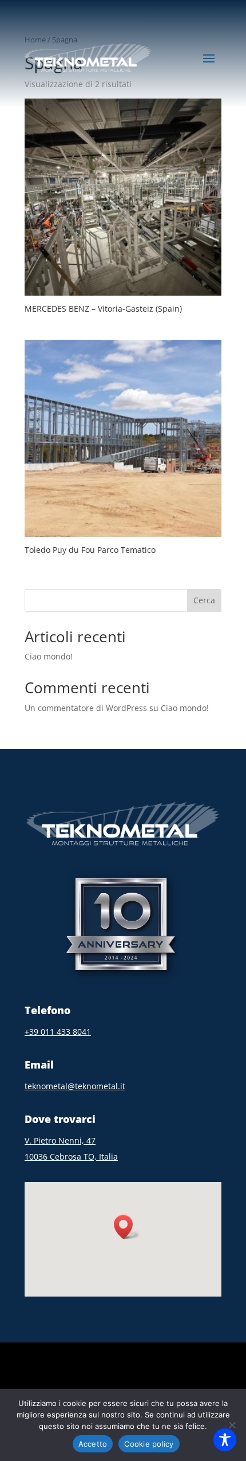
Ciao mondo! (49, 656)
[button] (127, 1227)
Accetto (93, 1443)
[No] (231, 1425)
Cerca (204, 600)
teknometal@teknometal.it (75, 1086)
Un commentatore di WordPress (86, 707)
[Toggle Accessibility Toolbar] (224, 1439)
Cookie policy (148, 1443)
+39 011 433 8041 (58, 1031)
